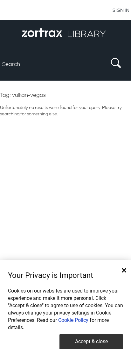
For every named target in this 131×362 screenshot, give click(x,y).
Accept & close (91, 341)
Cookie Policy (73, 320)
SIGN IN (121, 10)
